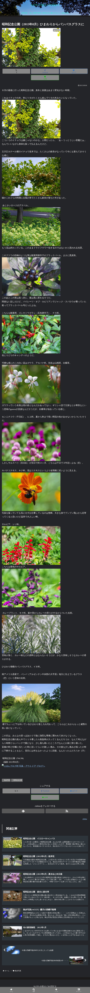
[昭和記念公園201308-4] (31, 276)
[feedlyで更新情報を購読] (23, 811)
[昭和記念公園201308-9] (31, 545)
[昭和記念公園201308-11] (31, 634)
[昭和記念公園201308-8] (31, 334)
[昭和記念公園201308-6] (31, 384)
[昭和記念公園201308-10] (31, 588)
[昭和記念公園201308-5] (31, 491)
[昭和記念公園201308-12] (31, 703)
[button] (83, 579)
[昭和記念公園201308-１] (31, 119)
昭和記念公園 (17, 780)
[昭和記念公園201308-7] (31, 441)
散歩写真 (7, 780)
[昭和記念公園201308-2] (31, 176)
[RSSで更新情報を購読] (66, 811)
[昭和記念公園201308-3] (31, 226)
